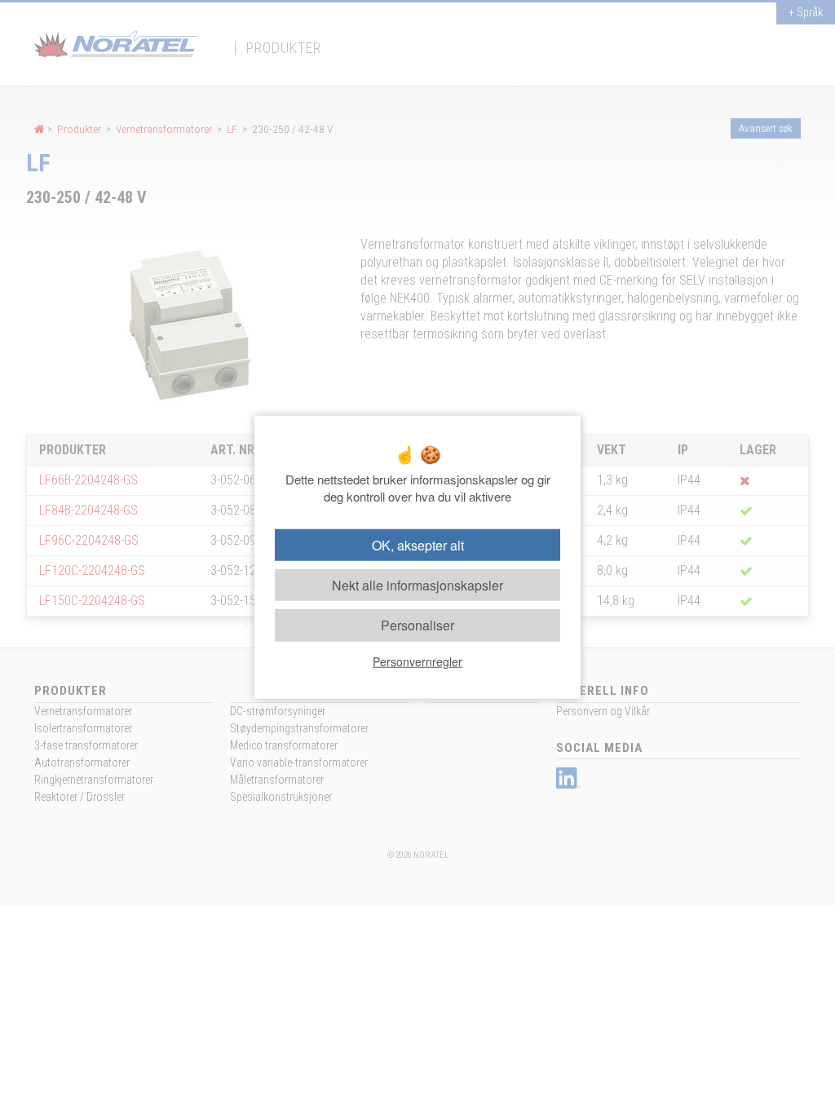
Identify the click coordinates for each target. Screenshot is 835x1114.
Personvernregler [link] (417, 660)
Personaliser (417, 625)
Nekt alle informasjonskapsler (417, 585)
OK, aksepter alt (418, 545)
